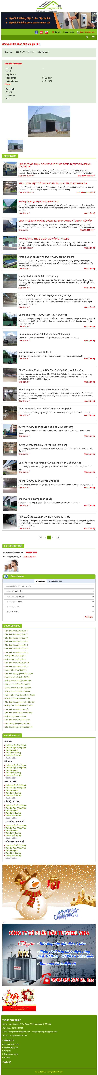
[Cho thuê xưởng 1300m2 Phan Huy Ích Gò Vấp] (10, 319)
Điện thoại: (10, 95)
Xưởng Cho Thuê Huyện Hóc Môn (18, 706)
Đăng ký (58, 32)
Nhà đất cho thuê (55, 581)
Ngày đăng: (11, 78)
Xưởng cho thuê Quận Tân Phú (17, 691)
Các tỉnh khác (11, 758)
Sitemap (6, 1057)
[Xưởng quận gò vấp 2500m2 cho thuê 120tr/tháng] (10, 338)
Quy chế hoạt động (11, 1044)
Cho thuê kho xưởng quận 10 (16, 663)
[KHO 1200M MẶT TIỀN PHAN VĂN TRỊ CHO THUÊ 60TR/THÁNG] (10, 188)
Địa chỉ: (9, 68)
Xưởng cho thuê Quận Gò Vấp (17, 677)
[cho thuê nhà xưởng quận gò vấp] (10, 503)
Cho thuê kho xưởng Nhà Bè (16, 709)
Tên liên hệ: (11, 89)
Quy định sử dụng (10, 1054)
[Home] (49, 6)
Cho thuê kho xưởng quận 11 (16, 666)
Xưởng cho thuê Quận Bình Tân (17, 681)
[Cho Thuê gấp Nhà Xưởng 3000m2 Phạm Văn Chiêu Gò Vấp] (10, 467)
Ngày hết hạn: (12, 81)
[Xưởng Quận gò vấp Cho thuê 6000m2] (10, 206)
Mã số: (9, 71)
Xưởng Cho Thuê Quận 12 (15, 670)
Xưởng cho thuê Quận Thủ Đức (17, 684)
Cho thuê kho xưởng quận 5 (16, 645)
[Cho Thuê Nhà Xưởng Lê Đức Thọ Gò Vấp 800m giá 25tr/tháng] (10, 374)
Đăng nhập (69, 32)
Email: (8, 98)
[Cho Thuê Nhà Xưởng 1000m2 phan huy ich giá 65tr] (10, 413)
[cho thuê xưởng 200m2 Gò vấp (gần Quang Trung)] (10, 300)
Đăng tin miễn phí (86, 32)
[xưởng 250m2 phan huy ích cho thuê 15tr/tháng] (10, 449)
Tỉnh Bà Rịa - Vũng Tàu (15, 748)
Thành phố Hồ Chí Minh (15, 745)
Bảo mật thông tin (10, 1048)
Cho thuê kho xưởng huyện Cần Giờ (19, 702)
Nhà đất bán (40, 581)
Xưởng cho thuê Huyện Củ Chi (17, 698)
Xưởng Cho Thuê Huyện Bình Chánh (19, 695)
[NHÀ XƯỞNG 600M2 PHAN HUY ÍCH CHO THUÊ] (10, 521)
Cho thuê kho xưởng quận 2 (16, 634)
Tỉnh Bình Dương (13, 753)
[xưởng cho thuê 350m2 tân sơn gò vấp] (10, 281)
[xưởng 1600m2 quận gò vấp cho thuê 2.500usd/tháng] (10, 431)
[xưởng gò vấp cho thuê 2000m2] (10, 357)
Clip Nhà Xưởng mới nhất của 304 (18, 727)
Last (57, 537)
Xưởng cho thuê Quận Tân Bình (17, 688)
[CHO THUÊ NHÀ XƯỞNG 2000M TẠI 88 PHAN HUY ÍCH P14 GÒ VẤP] (10, 225)
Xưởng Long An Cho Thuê (15, 716)
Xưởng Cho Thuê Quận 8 (15, 656)
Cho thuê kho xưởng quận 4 (16, 641)
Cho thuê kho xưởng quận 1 (16, 631)
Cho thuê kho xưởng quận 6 (16, 649)
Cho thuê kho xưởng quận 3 (16, 638)
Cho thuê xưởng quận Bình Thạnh (18, 674)
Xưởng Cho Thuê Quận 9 (15, 659)
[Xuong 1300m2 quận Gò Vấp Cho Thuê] (10, 485)
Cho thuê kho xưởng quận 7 (16, 652)
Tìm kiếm (89, 617)
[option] (49, 121)
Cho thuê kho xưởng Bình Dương (18, 713)
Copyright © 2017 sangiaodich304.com (49, 1072)
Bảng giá (7, 1051)
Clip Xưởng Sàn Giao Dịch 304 (17, 723)
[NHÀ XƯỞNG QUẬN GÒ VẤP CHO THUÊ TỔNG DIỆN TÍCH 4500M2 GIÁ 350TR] (10, 168)
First (40, 537)
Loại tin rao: (11, 75)
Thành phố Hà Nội (13, 755)
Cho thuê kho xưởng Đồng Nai (17, 720)
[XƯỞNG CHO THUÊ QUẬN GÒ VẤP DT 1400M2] (10, 243)
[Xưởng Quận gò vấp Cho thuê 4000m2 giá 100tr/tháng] (10, 261)
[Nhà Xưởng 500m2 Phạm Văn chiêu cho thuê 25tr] (10, 394)
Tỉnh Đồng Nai (11, 750)
